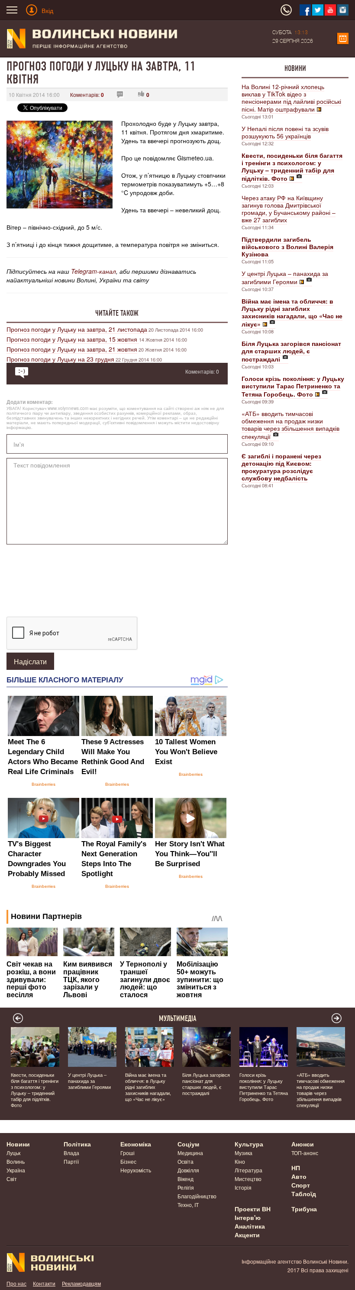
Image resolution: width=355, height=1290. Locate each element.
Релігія (186, 1187)
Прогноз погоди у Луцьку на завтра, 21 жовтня (71, 349)
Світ (11, 1178)
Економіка (135, 1144)
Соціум (188, 1144)
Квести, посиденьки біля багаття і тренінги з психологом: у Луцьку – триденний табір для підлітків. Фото (34, 1089)
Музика (243, 1152)
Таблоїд (303, 1193)
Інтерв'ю (248, 1217)
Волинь (15, 1161)
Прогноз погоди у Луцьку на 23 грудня (60, 359)
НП (295, 1167)
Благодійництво (197, 1196)
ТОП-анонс (304, 1152)
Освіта (186, 1161)
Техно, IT (188, 1204)
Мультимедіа (178, 1018)
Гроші (127, 1152)
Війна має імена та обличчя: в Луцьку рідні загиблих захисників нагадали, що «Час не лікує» (148, 1086)
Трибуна (304, 1208)
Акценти (247, 1234)
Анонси (302, 1144)
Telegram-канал (93, 271)
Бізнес (128, 1161)
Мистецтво (248, 1178)
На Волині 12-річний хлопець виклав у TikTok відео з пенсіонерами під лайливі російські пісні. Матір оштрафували (291, 97)
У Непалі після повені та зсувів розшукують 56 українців (285, 132)
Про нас (16, 1283)
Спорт (300, 1185)
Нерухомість (135, 1170)
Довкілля (188, 1170)
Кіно (240, 1161)
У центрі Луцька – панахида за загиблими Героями (285, 277)
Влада (71, 1152)
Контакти (44, 1283)
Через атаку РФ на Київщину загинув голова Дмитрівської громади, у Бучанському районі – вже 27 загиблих (289, 208)
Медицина (190, 1152)
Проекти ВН (253, 1208)
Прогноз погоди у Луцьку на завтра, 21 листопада (76, 329)
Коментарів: (87, 94)
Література (248, 1170)
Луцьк (13, 1152)
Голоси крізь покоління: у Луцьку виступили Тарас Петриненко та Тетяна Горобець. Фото (263, 1086)
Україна (15, 1170)
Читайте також (117, 313)
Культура (249, 1144)
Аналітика (250, 1226)
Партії (71, 1161)
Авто (299, 1176)
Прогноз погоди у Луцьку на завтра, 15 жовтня (72, 339)
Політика (77, 1144)
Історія (243, 1187)
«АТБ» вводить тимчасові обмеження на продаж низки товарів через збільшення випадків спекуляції (290, 425)
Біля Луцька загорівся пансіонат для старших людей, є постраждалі (206, 1083)
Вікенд (186, 1178)
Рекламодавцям (81, 1283)
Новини (295, 68)
